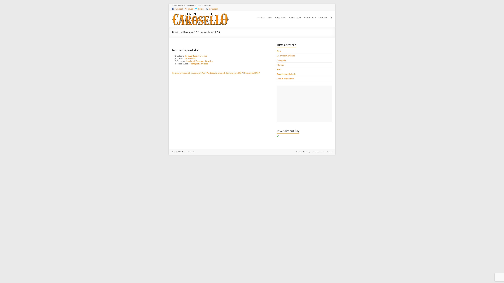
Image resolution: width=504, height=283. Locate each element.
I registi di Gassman (195, 61)
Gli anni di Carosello (286, 55)
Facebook (178, 8)
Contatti (323, 17)
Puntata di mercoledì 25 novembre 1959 (224, 73)
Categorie (281, 60)
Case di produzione (286, 78)
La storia (260, 17)
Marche (280, 65)
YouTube (189, 8)
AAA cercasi (190, 58)
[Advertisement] (304, 104)
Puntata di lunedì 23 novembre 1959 (188, 73)
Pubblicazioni (295, 17)
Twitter (200, 8)
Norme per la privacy (303, 152)
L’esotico (209, 61)
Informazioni (310, 17)
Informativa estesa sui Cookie (322, 152)
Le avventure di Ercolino (196, 56)
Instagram (213, 8)
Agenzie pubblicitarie (286, 74)
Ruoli (279, 69)
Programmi (280, 17)
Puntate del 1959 (252, 73)
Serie (269, 17)
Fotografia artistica (199, 63)
